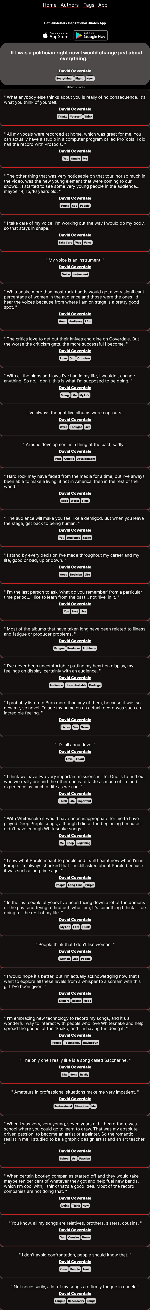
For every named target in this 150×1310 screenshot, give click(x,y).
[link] (50, 5)
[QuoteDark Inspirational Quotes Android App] (90, 35)
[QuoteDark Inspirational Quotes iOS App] (55, 35)
